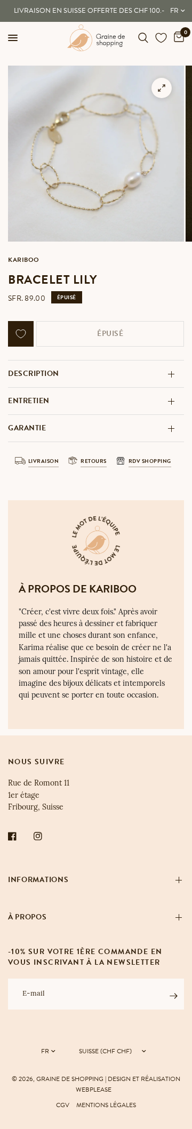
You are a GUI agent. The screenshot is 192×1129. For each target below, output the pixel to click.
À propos (27, 917)
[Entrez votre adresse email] (173, 996)
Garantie (27, 428)
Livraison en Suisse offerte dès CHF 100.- (89, 10)
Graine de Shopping (69, 1079)
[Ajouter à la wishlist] (21, 334)
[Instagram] (45, 836)
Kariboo (23, 260)
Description (33, 373)
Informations (38, 879)
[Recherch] (143, 38)
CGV (62, 1105)
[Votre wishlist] (161, 38)
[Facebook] (19, 836)
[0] (177, 38)
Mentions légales (106, 1105)
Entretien (29, 400)
